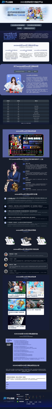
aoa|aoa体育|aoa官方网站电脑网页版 (18, 25)
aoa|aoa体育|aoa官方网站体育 (30, 77)
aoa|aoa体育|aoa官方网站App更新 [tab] (9, 340)
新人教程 (19, 28)
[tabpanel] (29, 350)
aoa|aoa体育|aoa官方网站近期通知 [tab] (9, 344)
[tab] (20, 71)
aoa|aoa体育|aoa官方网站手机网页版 (34, 25)
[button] (26, 374)
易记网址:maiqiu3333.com (29, 28)
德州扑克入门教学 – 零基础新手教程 (34, 309)
